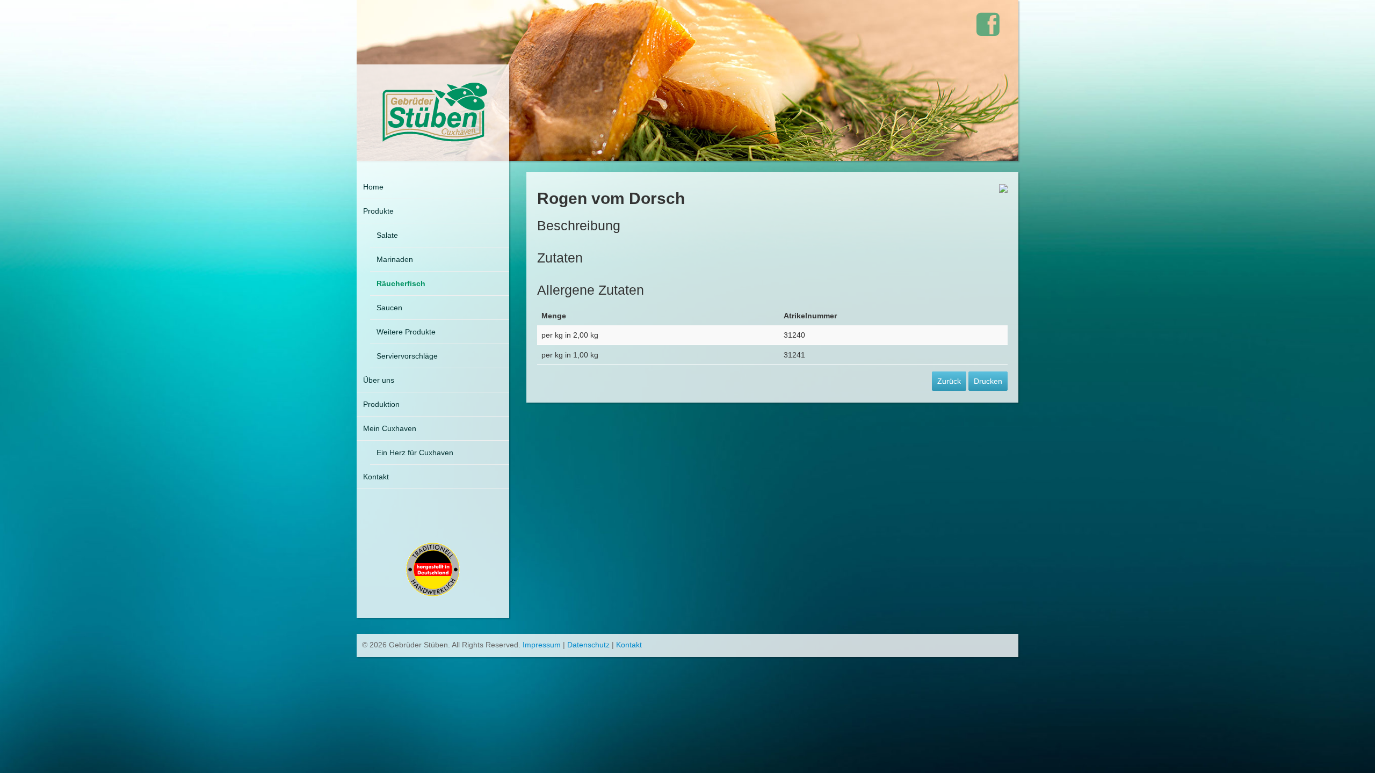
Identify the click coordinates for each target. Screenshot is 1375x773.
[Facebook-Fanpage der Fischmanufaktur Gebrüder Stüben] (988, 24)
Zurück (949, 381)
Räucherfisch (401, 283)
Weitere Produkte (406, 331)
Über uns (378, 380)
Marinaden (395, 259)
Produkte (378, 211)
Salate (387, 235)
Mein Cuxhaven (389, 428)
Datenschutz (588, 644)
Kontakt (376, 476)
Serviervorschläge (407, 356)
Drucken (988, 381)
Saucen (389, 307)
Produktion (381, 404)
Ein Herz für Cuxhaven (415, 452)
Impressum (542, 644)
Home (373, 187)
